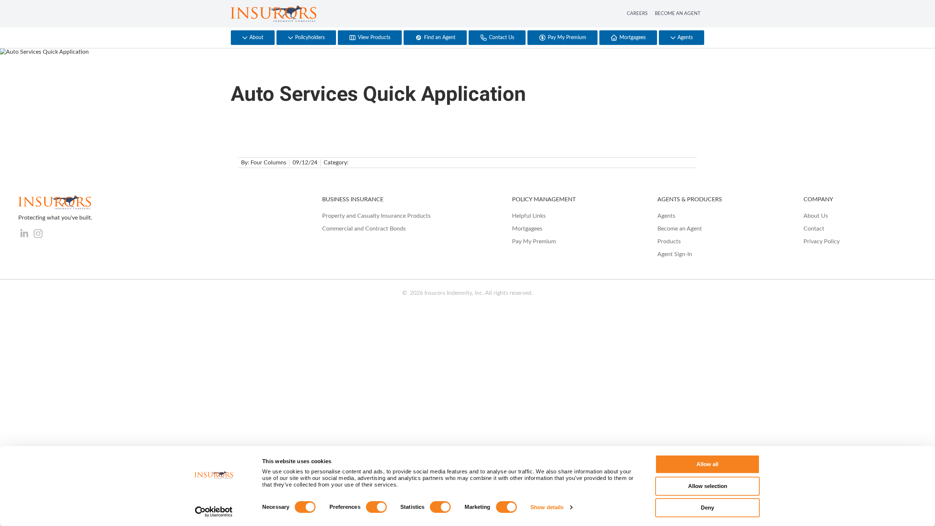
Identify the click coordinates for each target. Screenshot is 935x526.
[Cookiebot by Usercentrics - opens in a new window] (214, 511)
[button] (253, 37)
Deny (707, 507)
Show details (547, 507)
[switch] (376, 507)
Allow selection (707, 486)
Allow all (707, 464)
